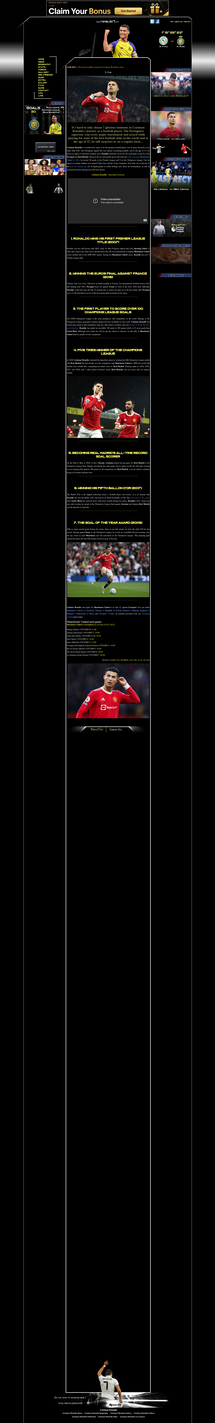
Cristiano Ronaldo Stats (108, 1417)
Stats (42, 67)
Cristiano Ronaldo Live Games (132, 1417)
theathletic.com (127, 660)
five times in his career (140, 498)
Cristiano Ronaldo (108, 1410)
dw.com (146, 660)
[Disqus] (108, 780)
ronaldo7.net (114, 660)
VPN (40, 93)
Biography (44, 64)
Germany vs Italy (106, 614)
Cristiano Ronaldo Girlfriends (84, 1417)
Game (41, 88)
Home (41, 59)
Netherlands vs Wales (85, 614)
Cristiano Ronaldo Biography (96, 1413)
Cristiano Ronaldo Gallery (121, 1413)
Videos (42, 70)
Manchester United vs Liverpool (80, 610)
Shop (41, 78)
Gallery (43, 72)
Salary (42, 83)
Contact (43, 90)
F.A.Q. (41, 85)
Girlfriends (45, 75)
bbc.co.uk (138, 660)
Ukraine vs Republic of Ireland (108, 610)
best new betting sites (78, 166)
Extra (42, 80)
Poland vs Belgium (131, 610)
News (41, 62)
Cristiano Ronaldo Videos (144, 1413)
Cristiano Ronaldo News (72, 1413)
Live (40, 96)
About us (178, 22)
